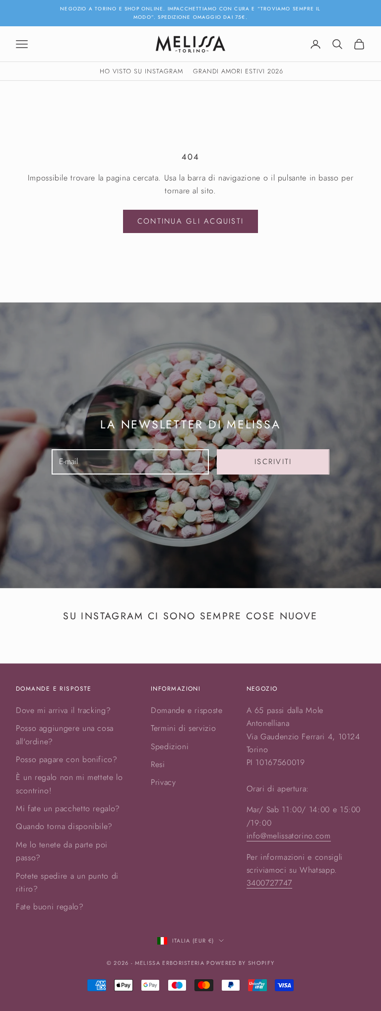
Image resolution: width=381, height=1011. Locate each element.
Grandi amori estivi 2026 (238, 71)
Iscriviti (273, 461)
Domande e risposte (187, 710)
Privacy (163, 782)
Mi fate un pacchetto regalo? (68, 808)
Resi (158, 764)
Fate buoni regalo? (50, 906)
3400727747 (269, 883)
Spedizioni (170, 746)
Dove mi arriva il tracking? (63, 710)
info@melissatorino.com (289, 835)
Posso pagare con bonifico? (67, 759)
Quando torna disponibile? (64, 826)
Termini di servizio (183, 728)
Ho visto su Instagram (141, 71)
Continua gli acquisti (190, 221)
